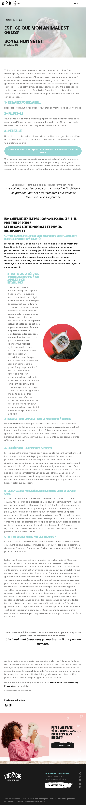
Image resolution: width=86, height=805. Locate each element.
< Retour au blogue (13, 20)
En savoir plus (63, 745)
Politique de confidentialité (16, 801)
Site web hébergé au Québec (43, 799)
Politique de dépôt (37, 801)
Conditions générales (66, 799)
